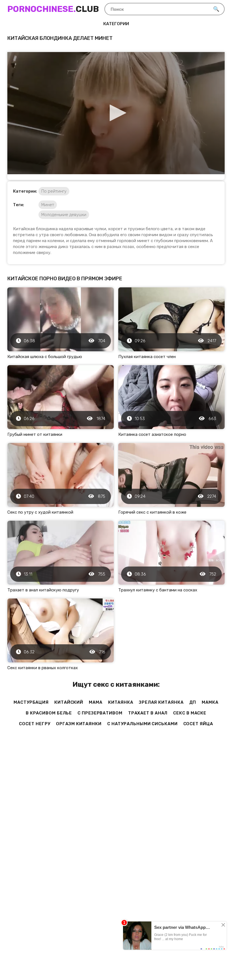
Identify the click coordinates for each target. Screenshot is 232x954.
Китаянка (120, 702)
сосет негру (34, 723)
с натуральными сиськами (142, 723)
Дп (192, 702)
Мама (95, 702)
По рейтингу (53, 191)
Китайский (68, 702)
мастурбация (31, 702)
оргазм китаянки (79, 723)
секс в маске (189, 713)
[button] (116, 112)
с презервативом (100, 713)
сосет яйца (198, 723)
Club (53, 9)
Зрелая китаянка (161, 702)
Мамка (210, 702)
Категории (116, 23)
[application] (116, 113)
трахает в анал (148, 713)
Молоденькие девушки (63, 214)
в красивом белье (49, 713)
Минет (47, 204)
